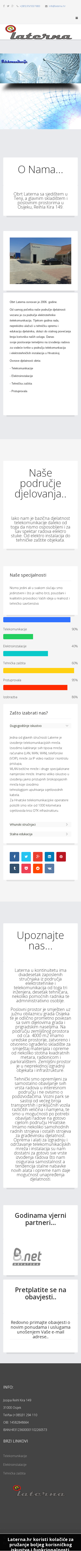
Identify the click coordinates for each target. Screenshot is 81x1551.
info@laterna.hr (57, 6)
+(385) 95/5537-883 (30, 6)
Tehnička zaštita (14, 1473)
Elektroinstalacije (15, 1464)
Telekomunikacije (15, 1456)
